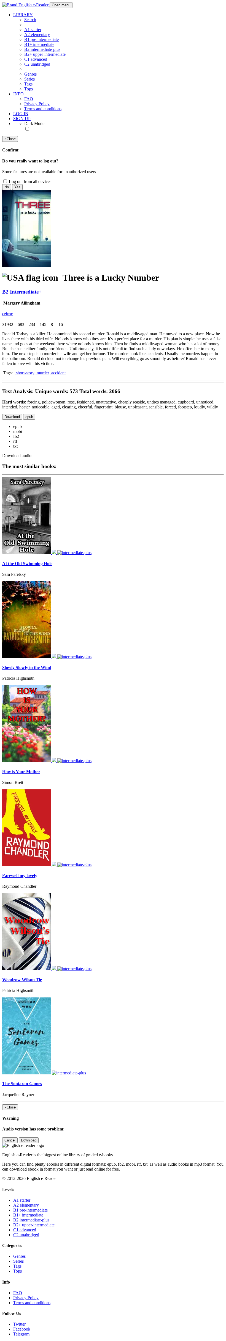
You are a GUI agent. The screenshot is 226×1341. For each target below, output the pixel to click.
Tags (28, 84)
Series (29, 79)
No (6, 187)
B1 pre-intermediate (41, 39)
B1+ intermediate (39, 44)
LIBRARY (23, 14)
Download (12, 417)
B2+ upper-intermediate (45, 54)
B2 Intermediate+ (22, 292)
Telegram (21, 1334)
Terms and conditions (42, 108)
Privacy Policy (37, 103)
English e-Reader (33, 4)
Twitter (19, 1324)
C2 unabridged (37, 64)
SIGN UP (22, 118)
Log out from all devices (29, 181)
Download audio (16, 455)
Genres (30, 74)
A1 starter (32, 29)
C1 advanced (35, 59)
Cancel (9, 1140)
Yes (17, 187)
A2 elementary (37, 34)
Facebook (21, 1329)
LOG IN (20, 113)
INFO (18, 94)
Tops (28, 89)
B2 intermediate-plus (42, 49)
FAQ (28, 98)
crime (7, 313)
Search (30, 19)
